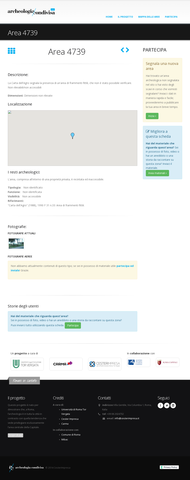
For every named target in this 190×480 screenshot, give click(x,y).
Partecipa (171, 16)
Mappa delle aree (149, 16)
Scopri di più (15, 435)
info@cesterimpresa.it (127, 418)
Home (109, 16)
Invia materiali (157, 173)
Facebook (160, 405)
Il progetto (125, 16)
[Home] (31, 11)
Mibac (64, 439)
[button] (72, 135)
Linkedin (173, 405)
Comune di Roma (70, 434)
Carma (64, 423)
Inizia (151, 116)
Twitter (167, 405)
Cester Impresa (69, 419)
